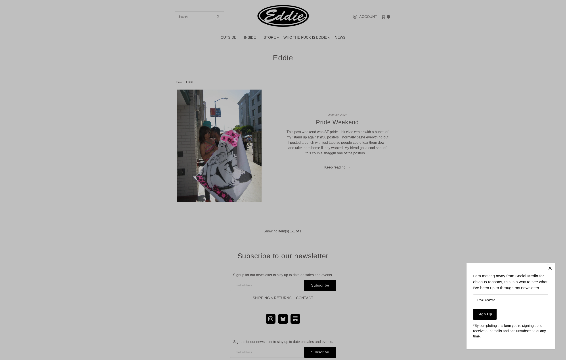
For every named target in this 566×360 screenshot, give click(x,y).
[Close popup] (550, 268)
